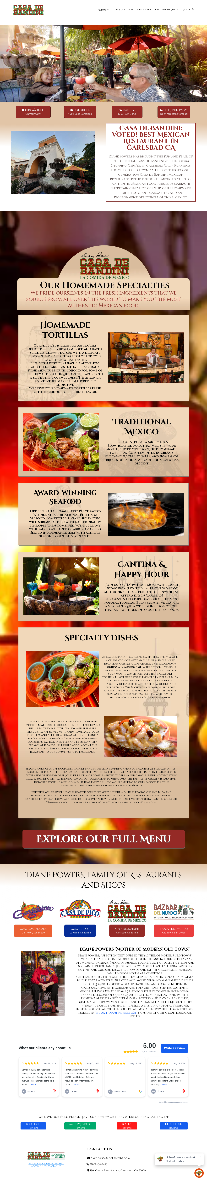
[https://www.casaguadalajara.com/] (33, 910)
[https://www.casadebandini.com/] (127, 910)
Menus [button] (102, 9)
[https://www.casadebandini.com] (28, 9)
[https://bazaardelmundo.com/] (174, 910)
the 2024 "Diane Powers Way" (116, 1013)
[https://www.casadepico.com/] (80, 910)
